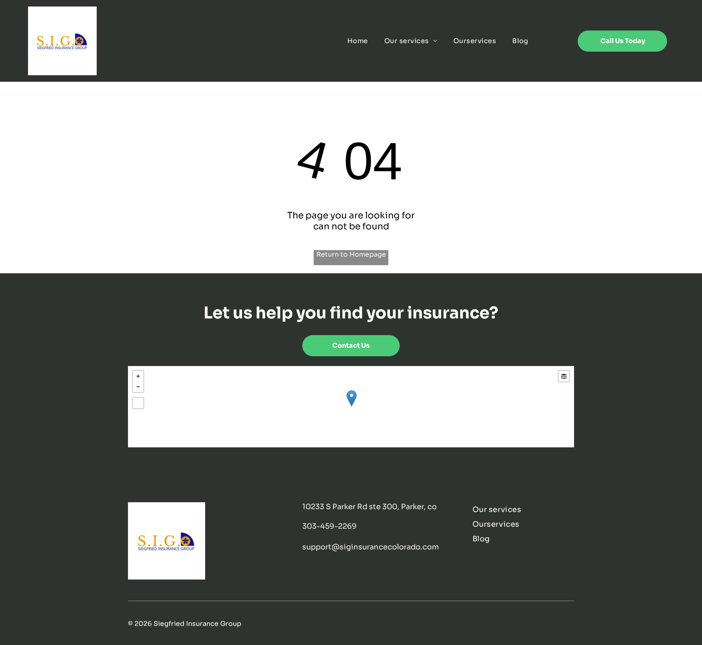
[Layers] (564, 376)
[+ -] (351, 406)
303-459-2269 (329, 526)
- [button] (138, 386)
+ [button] (138, 376)
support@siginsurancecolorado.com (370, 547)
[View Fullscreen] (138, 403)
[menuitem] (357, 41)
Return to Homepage (351, 254)
